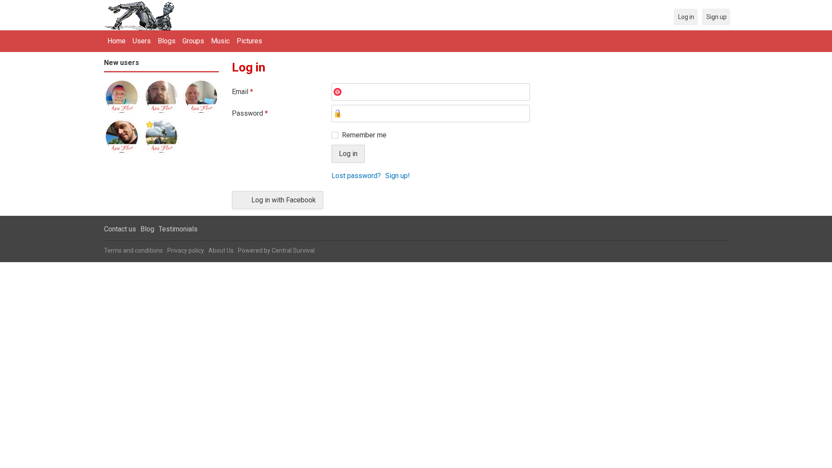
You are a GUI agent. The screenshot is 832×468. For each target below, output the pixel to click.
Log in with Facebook (283, 200)
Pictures (249, 41)
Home (116, 41)
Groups (193, 41)
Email (242, 92)
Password (250, 113)
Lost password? (356, 176)
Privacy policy (185, 250)
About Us (221, 250)
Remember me (364, 135)
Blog (147, 229)
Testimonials (178, 229)
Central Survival (293, 250)
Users (142, 41)
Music (220, 41)
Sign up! (397, 176)
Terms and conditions (133, 250)
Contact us (120, 229)
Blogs (167, 41)
